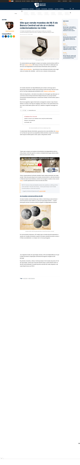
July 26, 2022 (42, 191)
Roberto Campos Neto (49, 91)
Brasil (21, 19)
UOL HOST (24, 1)
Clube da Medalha (27, 69)
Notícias (31, 8)
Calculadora (44, 8)
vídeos (57, 131)
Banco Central (28, 64)
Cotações (38, 8)
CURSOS (32, 1)
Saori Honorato (10, 31)
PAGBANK (28, 1)
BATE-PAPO (65, 1)
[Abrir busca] (70, 9)
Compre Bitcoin (25, 8)
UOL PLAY (36, 1)
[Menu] (73, 9)
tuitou (21, 180)
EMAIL (70, 1)
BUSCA (59, 1)
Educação (50, 8)
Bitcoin (56, 8)
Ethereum (61, 8)
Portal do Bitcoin (40, 5)
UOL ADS (40, 1)
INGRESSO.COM (18, 1)
